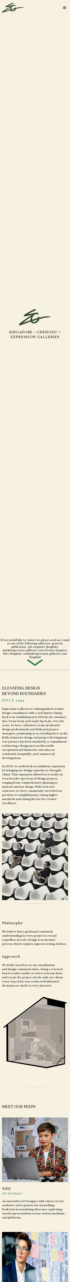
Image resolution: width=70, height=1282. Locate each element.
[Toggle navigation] (64, 7)
